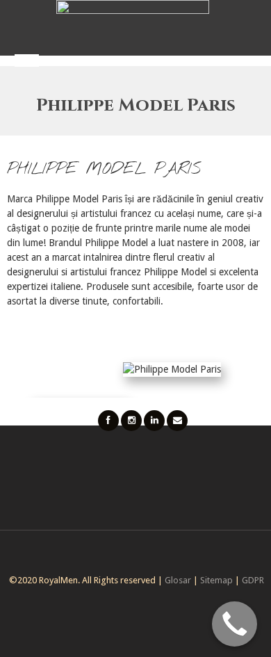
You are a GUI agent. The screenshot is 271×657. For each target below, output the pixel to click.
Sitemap (216, 580)
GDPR (253, 580)
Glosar (178, 580)
